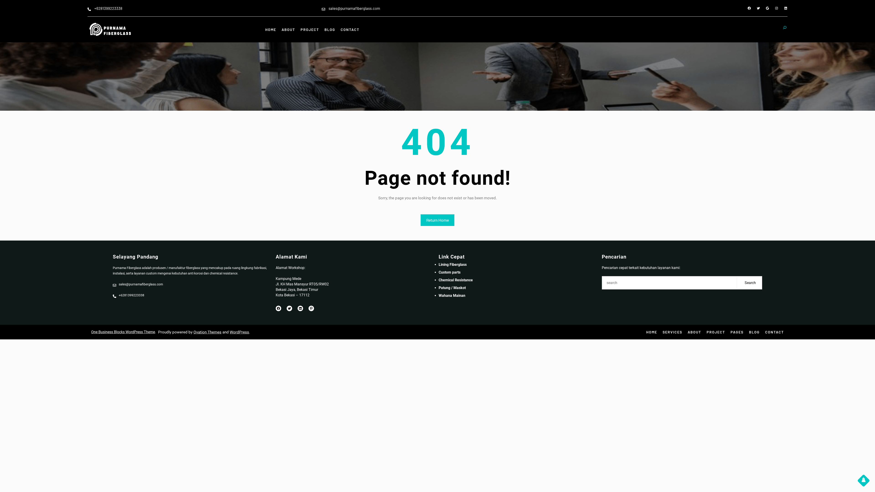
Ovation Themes (207, 332)
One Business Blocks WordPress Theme (123, 332)
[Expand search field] (785, 29)
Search (750, 283)
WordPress (239, 332)
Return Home (437, 220)
